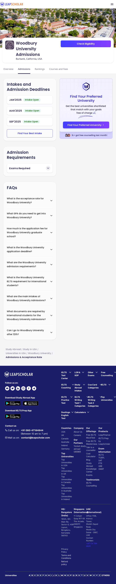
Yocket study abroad (80, 447)
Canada (64, 438)
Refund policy (64, 562)
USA (63, 432)
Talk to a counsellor (90, 448)
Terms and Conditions (66, 556)
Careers (77, 435)
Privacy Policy (64, 550)
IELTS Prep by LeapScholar (104, 441)
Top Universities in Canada (66, 479)
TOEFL (101, 457)
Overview (8, 69)
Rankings (40, 69)
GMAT (101, 469)
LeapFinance (104, 435)
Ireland (64, 445)
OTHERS (106, 575)
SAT (100, 460)
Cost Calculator (90, 455)
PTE (100, 463)
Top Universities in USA (66, 462)
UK (62, 435)
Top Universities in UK (66, 471)
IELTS (88, 483)
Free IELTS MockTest (91, 436)
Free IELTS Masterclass (91, 442)
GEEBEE (77, 451)
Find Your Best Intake (30, 133)
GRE (100, 466)
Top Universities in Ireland (66, 496)
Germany (65, 449)
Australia (65, 442)
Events (89, 475)
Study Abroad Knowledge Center (91, 467)
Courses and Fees (58, 69)
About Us (78, 432)
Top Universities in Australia (66, 488)
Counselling (91, 485)
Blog (88, 460)
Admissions (24, 69)
